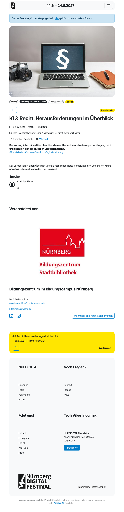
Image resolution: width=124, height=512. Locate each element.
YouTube (23, 447)
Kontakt (68, 384)
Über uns (23, 384)
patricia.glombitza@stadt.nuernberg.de (27, 303)
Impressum (84, 486)
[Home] (13, 5)
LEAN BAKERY (59, 503)
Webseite (44, 139)
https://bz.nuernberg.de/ (20, 309)
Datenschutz (99, 486)
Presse (67, 389)
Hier (57, 18)
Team (21, 389)
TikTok (21, 442)
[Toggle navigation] (108, 6)
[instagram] (19, 316)
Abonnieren (72, 447)
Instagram (23, 438)
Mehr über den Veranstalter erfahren (93, 315)
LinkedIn (22, 433)
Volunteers (24, 394)
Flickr (21, 452)
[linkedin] (11, 316)
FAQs (66, 394)
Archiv (21, 399)
